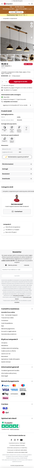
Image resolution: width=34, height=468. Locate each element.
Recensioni (6, 174)
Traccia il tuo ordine (7, 318)
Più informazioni (7, 164)
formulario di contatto (18, 295)
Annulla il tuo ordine (8, 312)
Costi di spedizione (7, 323)
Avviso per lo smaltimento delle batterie (17, 450)
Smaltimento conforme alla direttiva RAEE (17, 452)
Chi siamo (4, 343)
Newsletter (4, 345)
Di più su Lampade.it (9, 339)
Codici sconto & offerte (8, 351)
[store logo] (9, 4)
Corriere (4, 404)
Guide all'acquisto (14, 359)
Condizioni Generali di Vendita (17, 445)
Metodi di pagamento (8, 329)
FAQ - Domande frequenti (9, 315)
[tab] (17, 321)
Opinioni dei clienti (8, 418)
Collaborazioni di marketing (9, 348)
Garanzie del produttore (8, 334)
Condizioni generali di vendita (10, 370)
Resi (2, 326)
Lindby (18, 117)
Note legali (4, 376)
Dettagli (5, 169)
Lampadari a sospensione (10, 18)
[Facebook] (12, 440)
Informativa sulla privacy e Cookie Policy (17, 447)
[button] (3, 57)
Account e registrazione (8, 331)
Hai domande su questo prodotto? (18, 157)
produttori (17, 302)
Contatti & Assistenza (10, 309)
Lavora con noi (5, 354)
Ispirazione (4, 359)
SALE (16, 12)
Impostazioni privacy (14, 443)
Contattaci (4, 320)
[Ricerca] (29, 4)
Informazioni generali (10, 367)
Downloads (6, 179)
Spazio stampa (6, 362)
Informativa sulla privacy (9, 373)
